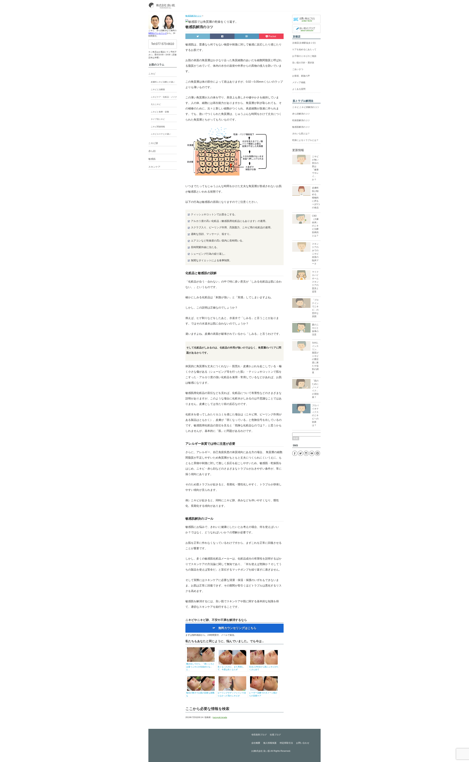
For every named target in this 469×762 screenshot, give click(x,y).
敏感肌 (152, 159)
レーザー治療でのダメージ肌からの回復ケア (263, 694)
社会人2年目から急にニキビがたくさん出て (263, 668)
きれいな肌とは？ (301, 133)
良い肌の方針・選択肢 (303, 62)
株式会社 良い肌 (262, 751)
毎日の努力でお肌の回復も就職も (200, 694)
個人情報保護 (269, 743)
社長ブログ (275, 734)
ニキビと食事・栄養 (160, 112)
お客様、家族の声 (301, 76)
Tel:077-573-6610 (162, 43)
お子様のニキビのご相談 (304, 56)
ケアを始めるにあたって (304, 49)
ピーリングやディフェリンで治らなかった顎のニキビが (232, 694)
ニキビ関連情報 (158, 127)
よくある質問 (298, 89)
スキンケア (154, 166)
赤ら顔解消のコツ (301, 113)
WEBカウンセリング (157, 33)
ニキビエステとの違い (161, 134)
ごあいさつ (297, 69)
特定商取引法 (286, 743)
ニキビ (152, 73)
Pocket (272, 36)
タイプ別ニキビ (158, 119)
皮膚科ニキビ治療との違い (163, 82)
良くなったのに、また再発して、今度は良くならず (231, 668)
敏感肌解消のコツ (301, 127)
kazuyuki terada (220, 717)
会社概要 (255, 743)
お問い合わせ (302, 743)
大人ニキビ (156, 104)
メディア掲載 (298, 82)
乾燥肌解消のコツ (301, 120)
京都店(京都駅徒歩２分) (304, 43)
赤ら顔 (152, 151)
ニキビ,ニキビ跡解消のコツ (305, 107)
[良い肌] (162, 5)
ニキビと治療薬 (158, 89)
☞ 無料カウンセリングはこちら (234, 628)
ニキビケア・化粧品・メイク (164, 97)
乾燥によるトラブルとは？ (305, 140)
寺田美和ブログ (259, 734)
